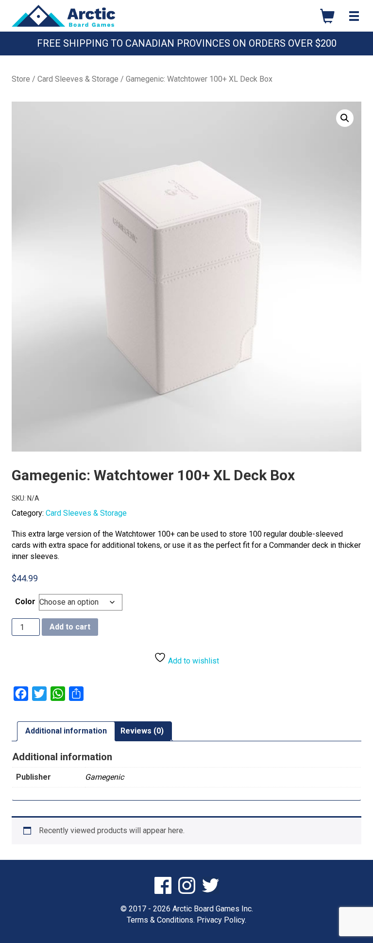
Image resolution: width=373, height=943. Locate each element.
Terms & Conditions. (161, 920)
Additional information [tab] (66, 730)
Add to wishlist (192, 660)
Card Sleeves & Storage (78, 79)
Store (21, 79)
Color (25, 601)
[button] (345, 118)
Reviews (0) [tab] (142, 730)
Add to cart (70, 626)
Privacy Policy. (221, 920)
